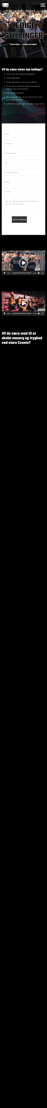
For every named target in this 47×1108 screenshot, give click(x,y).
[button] (23, 263)
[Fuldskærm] (42, 273)
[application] (23, 263)
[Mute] (39, 273)
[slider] (21, 273)
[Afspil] (5, 273)
